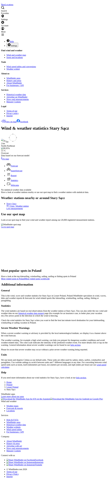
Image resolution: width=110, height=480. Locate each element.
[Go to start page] (1, 2)
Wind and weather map (16, 55)
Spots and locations (14, 57)
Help (12, 41)
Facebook (24, 122)
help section (75, 345)
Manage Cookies (13, 102)
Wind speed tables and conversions (21, 66)
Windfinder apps (13, 78)
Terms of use (11, 111)
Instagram (39, 462)
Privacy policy (12, 113)
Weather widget (13, 69)
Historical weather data (16, 94)
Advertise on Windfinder (16, 97)
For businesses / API (15, 85)
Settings (14, 46)
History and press (13, 80)
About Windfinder (14, 83)
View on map (11, 122)
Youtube (38, 465)
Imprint (9, 116)
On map (5, 159)
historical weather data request (31, 313)
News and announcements (17, 99)
